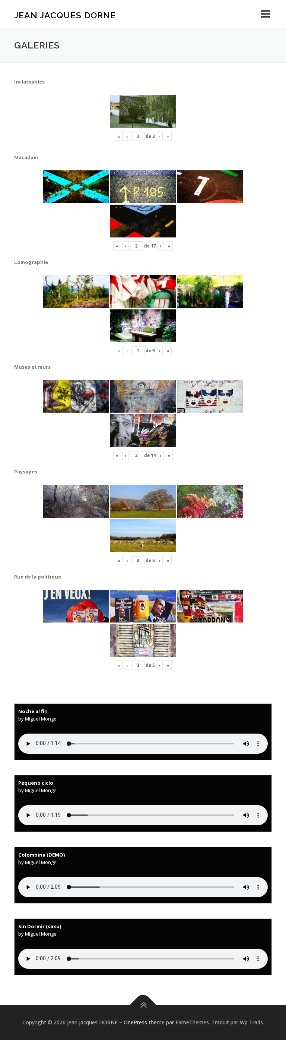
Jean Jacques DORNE (65, 15)
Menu (265, 13)
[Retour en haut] (143, 1005)
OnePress (135, 1022)
